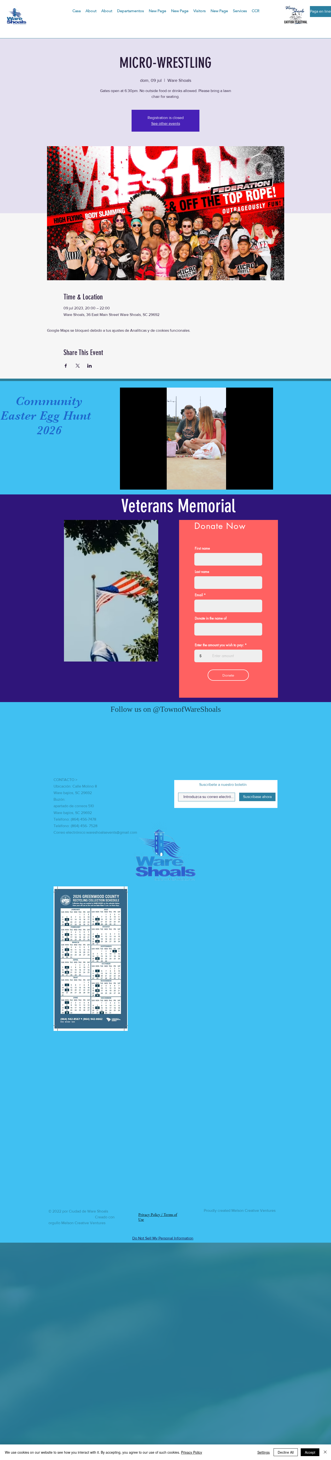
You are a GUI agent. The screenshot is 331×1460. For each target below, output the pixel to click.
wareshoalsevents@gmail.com (111, 1046)
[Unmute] (134, 483)
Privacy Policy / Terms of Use (157, 1262)
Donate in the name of (211, 618)
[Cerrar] (325, 1452)
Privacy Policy (191, 1452)
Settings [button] (263, 1452)
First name (202, 548)
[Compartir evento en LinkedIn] (89, 366)
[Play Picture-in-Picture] (258, 483)
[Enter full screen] (266, 483)
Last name (202, 571)
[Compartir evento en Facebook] (65, 366)
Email (199, 595)
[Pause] (126, 483)
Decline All (286, 1452)
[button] (130, 11)
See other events (165, 123)
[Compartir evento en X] (77, 366)
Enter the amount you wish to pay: (219, 645)
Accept (310, 1452)
